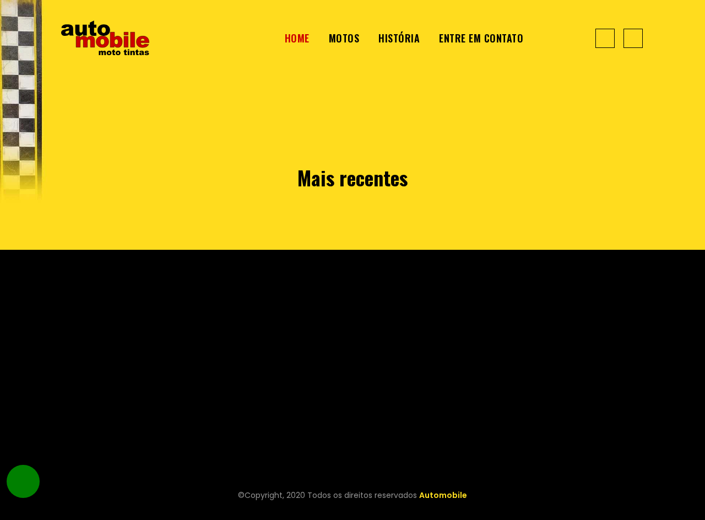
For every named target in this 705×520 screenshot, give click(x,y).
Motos (344, 38)
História (399, 38)
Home (297, 38)
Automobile (443, 495)
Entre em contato (481, 38)
